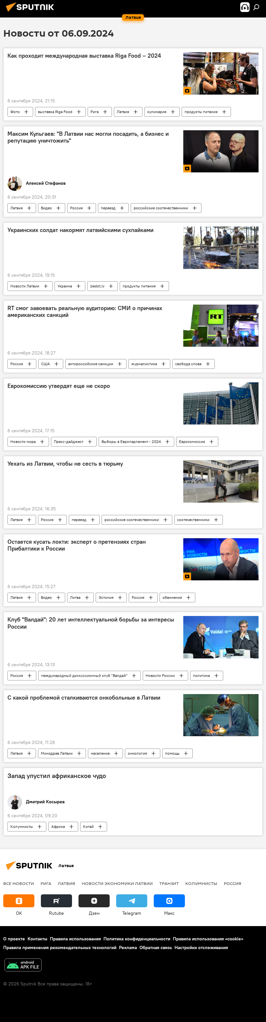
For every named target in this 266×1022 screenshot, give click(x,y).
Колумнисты (21, 826)
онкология (137, 753)
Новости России (160, 675)
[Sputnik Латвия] (31, 13)
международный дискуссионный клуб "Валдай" (84, 675)
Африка (58, 826)
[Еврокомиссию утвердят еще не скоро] (221, 403)
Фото (15, 111)
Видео (46, 207)
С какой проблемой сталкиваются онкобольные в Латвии (83, 697)
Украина (64, 286)
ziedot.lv (97, 286)
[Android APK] (23, 965)
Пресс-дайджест (68, 441)
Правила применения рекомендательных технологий (59, 947)
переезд (108, 207)
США (45, 363)
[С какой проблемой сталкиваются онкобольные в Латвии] (221, 715)
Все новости (18, 883)
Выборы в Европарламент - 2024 (131, 441)
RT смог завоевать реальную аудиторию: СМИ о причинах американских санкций (84, 312)
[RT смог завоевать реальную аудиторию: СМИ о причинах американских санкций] (221, 326)
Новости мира (23, 441)
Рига (95, 111)
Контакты (37, 939)
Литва (75, 597)
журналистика (144, 363)
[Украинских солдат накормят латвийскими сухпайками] (221, 247)
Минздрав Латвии (57, 753)
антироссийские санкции (90, 363)
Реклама (128, 947)
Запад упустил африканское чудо (56, 776)
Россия (76, 207)
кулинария (156, 111)
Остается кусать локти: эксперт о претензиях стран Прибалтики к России (76, 545)
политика (201, 675)
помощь (172, 753)
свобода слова (188, 363)
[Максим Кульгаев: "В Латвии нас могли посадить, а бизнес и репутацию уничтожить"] (221, 151)
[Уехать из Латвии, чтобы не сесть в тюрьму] (221, 481)
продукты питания (201, 111)
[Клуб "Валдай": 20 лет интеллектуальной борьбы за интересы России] (221, 637)
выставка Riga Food (55, 111)
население (100, 753)
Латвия (123, 111)
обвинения (172, 597)
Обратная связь (155, 947)
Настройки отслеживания (201, 947)
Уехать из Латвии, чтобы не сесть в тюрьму (65, 463)
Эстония (106, 597)
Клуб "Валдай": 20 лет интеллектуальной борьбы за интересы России (90, 623)
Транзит (169, 883)
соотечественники (193, 519)
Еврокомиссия (192, 441)
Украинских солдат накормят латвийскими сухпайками (80, 230)
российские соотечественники (161, 207)
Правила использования (75, 939)
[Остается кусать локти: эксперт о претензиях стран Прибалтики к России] (221, 559)
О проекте (14, 939)
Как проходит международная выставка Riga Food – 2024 (84, 55)
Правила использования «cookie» (208, 939)
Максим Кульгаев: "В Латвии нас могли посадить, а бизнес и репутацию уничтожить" (88, 137)
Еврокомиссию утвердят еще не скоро (58, 385)
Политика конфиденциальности (136, 939)
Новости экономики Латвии (117, 883)
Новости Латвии (24, 286)
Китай (88, 826)
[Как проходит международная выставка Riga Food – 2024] (221, 73)
